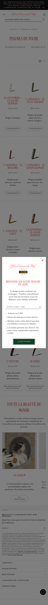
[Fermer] (42, 260)
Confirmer (24, 341)
